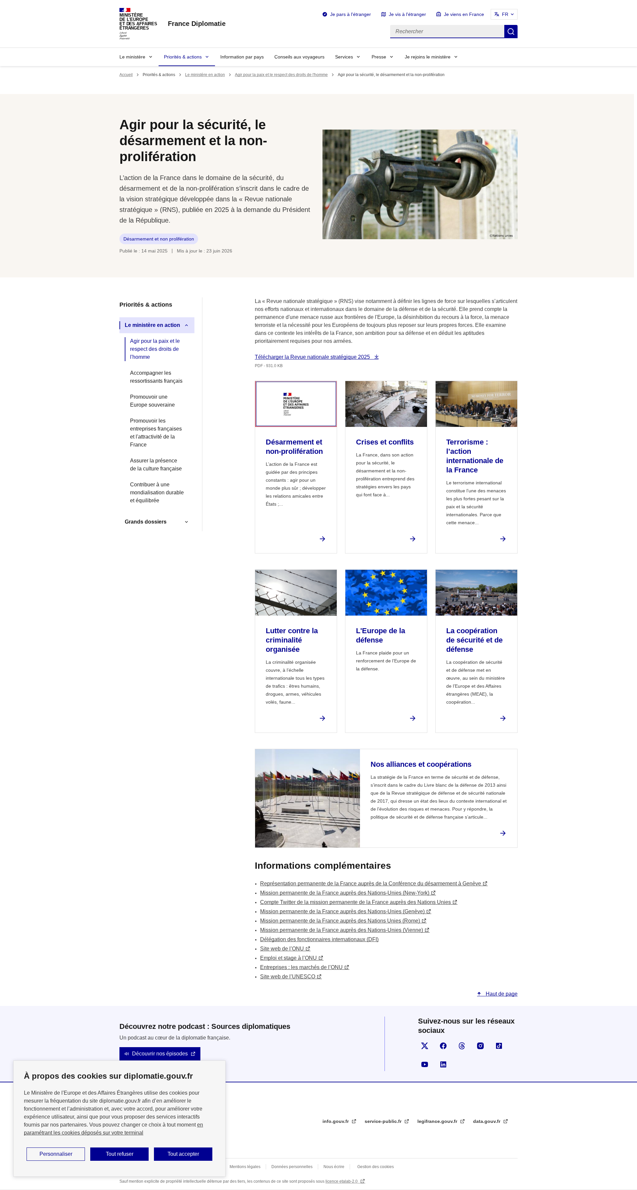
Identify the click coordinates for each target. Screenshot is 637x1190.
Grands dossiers (146, 522)
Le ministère (132, 56)
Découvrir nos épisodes (160, 1053)
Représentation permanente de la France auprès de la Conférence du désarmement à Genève (370, 883)
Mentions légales (245, 1166)
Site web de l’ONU (282, 948)
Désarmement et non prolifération (158, 239)
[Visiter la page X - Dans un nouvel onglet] (424, 1045)
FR (505, 14)
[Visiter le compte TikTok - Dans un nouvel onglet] (499, 1045)
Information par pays (242, 56)
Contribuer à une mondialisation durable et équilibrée (157, 492)
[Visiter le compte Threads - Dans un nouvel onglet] (461, 1045)
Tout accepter (183, 1154)
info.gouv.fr (336, 1121)
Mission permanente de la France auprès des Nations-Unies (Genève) (342, 911)
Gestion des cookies (375, 1166)
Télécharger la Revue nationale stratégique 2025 (313, 357)
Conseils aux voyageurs (299, 56)
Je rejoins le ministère (428, 56)
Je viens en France (464, 14)
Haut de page (501, 994)
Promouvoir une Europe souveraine (152, 401)
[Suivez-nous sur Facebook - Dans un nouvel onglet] (443, 1045)
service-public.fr (384, 1121)
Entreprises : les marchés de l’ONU (301, 967)
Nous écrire (333, 1166)
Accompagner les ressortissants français (156, 377)
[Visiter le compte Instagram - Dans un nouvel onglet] (480, 1045)
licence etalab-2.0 (342, 1181)
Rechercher (511, 31)
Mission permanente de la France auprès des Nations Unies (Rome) (340, 921)
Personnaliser (55, 1154)
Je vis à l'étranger (407, 14)
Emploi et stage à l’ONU (288, 958)
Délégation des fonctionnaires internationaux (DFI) (319, 939)
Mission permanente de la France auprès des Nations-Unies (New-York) (344, 893)
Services (344, 56)
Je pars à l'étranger (350, 14)
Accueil (126, 74)
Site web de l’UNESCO (287, 976)
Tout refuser (119, 1154)
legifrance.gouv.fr (438, 1121)
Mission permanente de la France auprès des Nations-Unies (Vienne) (341, 930)
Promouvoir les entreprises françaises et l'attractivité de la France (156, 432)
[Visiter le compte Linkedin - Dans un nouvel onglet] (443, 1064)
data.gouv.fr (487, 1121)
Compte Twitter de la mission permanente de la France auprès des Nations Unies (355, 902)
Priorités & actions (183, 56)
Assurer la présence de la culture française (156, 464)
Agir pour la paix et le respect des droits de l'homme (281, 74)
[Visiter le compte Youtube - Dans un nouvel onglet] (424, 1064)
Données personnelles (292, 1166)
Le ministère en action (205, 74)
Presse (379, 56)
